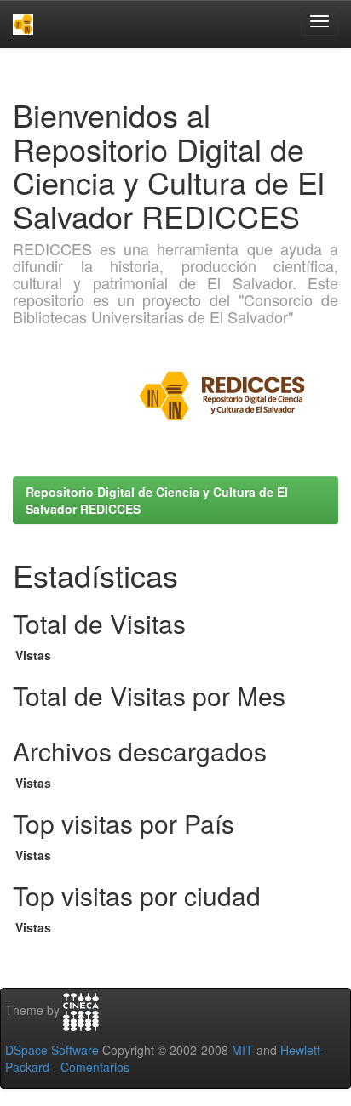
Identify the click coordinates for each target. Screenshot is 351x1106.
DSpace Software (52, 1049)
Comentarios (94, 1066)
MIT (242, 1049)
